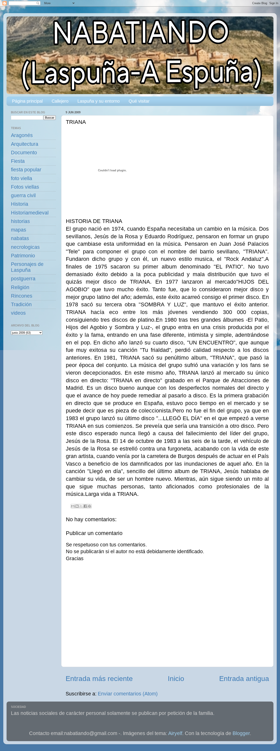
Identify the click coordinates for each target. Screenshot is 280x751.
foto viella (21, 178)
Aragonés (22, 135)
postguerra (23, 278)
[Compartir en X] (81, 506)
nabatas (20, 238)
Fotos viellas (25, 187)
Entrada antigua (244, 679)
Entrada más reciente (99, 679)
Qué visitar (139, 101)
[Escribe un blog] (77, 506)
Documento (24, 152)
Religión (20, 287)
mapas (18, 230)
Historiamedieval (30, 213)
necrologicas (25, 247)
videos (18, 313)
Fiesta (18, 161)
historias (20, 221)
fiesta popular (26, 169)
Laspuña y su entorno (98, 101)
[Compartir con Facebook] (85, 506)
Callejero (60, 101)
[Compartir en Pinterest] (89, 506)
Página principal (27, 101)
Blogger (241, 733)
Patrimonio (23, 255)
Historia (19, 204)
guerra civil (23, 195)
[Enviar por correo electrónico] (73, 506)
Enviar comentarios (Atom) (128, 694)
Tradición (21, 304)
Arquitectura (24, 144)
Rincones (21, 296)
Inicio (176, 679)
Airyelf (175, 733)
